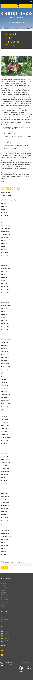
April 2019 (4, 450)
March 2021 (4, 385)
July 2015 (3, 548)
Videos (3, 601)
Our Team (3, 585)
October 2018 (5, 468)
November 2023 (5, 299)
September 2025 (5, 234)
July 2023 (3, 311)
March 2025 (4, 253)
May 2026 (3, 209)
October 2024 (5, 265)
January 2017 (4, 524)
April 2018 (4, 484)
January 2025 (4, 256)
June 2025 (4, 243)
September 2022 (5, 339)
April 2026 (4, 212)
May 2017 (3, 514)
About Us (3, 583)
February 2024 (5, 290)
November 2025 (5, 228)
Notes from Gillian (6, 195)
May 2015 (3, 554)
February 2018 (5, 490)
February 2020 (5, 422)
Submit (5, 568)
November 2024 (5, 262)
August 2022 (4, 342)
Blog (2, 604)
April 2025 (4, 249)
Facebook (6, 633)
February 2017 (5, 521)
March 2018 (4, 487)
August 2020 (4, 407)
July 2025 (3, 240)
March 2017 (4, 518)
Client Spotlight (5, 192)
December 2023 (5, 296)
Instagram (7, 636)
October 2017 (5, 502)
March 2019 (4, 453)
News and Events (5, 597)
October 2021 (5, 363)
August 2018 (4, 474)
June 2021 (4, 376)
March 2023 (4, 323)
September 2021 (5, 367)
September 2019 (5, 437)
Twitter (6, 631)
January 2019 (4, 459)
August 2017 (4, 508)
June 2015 (4, 551)
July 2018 (3, 477)
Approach (4, 587)
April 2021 (4, 382)
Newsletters (4, 603)
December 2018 (5, 462)
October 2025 (5, 231)
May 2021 (3, 379)
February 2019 (5, 456)
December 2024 (5, 259)
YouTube (6, 640)
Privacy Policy (9, 664)
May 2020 (3, 413)
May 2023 (3, 317)
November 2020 (5, 397)
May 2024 (3, 280)
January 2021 (4, 391)
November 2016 (5, 530)
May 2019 (3, 447)
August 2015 (4, 545)
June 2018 (4, 481)
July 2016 (3, 542)
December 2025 (5, 225)
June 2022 (4, 345)
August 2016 (4, 539)
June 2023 (4, 314)
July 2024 (3, 274)
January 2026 (4, 222)
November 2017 (5, 499)
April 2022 (4, 348)
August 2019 (4, 440)
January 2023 (4, 330)
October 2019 (5, 434)
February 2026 (5, 219)
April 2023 (4, 320)
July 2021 (3, 373)
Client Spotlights (6, 594)
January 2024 (4, 293)
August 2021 (4, 370)
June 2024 (4, 277)
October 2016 (5, 533)
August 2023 (4, 308)
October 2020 (5, 400)
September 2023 (5, 305)
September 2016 (5, 536)
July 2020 (3, 410)
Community (4, 596)
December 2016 (5, 527)
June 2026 (4, 206)
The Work (3, 592)
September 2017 (5, 505)
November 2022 (5, 336)
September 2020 (5, 404)
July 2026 (3, 203)
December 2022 (5, 333)
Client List (4, 590)
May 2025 (3, 246)
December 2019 (5, 428)
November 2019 (5, 431)
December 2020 (5, 394)
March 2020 (4, 419)
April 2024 (4, 283)
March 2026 (4, 216)
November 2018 (5, 465)
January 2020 (4, 425)
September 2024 (5, 268)
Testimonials (4, 599)
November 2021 (5, 360)
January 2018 (4, 493)
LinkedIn (6, 638)
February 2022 (5, 354)
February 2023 (5, 326)
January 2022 (4, 357)
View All (3, 184)
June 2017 (4, 511)
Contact (3, 606)
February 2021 (5, 388)
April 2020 (4, 416)
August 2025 (4, 237)
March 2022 (4, 351)
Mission (3, 589)
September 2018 (5, 471)
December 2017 (5, 496)
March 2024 (4, 286)
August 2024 (4, 271)
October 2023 (5, 302)
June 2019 (4, 444)
